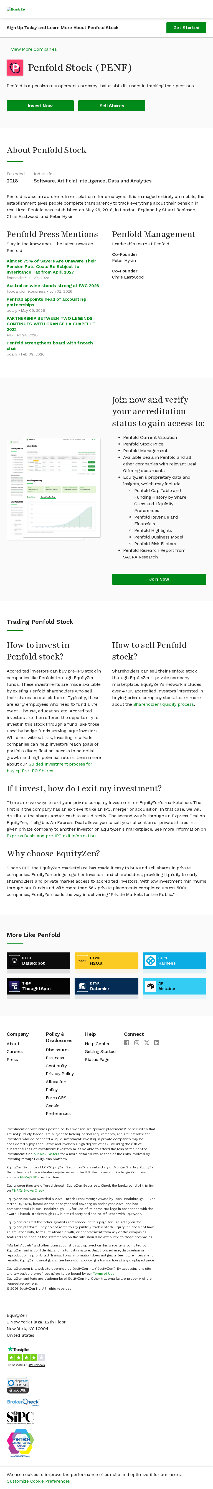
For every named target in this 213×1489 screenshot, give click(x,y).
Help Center (97, 1043)
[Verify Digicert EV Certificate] (18, 1385)
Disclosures (57, 1049)
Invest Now (40, 105)
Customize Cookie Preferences (38, 1481)
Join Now (159, 579)
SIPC (33, 1177)
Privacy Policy (60, 1073)
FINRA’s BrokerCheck (28, 1190)
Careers (15, 1051)
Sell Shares (112, 105)
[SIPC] (20, 1417)
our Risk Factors (46, 1154)
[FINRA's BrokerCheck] (23, 1402)
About (13, 1043)
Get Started (186, 27)
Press (12, 1059)
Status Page (97, 1059)
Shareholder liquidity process (163, 704)
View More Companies (34, 49)
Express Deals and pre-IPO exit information (51, 835)
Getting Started (100, 1051)
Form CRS (56, 1097)
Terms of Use (103, 1274)
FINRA (24, 1177)
